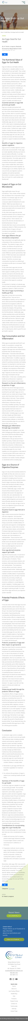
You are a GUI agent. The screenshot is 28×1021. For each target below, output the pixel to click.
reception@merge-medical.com (14, 970)
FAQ (14, 996)
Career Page (14, 1011)
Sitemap (14, 1008)
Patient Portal (14, 1001)
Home (2, 32)
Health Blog (7, 32)
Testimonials (14, 1006)
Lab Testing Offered (14, 991)
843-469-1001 (14, 972)
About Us (14, 988)
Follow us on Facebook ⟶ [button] (14, 939)
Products (14, 998)
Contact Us (14, 1003)
